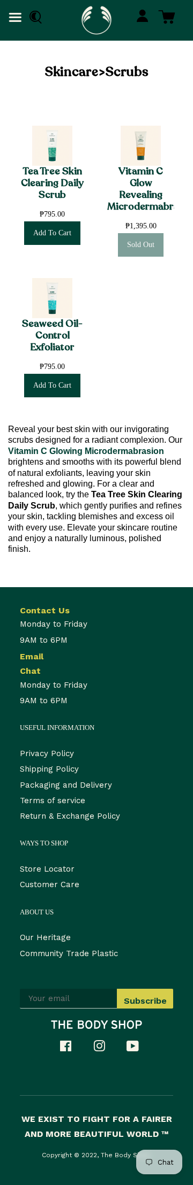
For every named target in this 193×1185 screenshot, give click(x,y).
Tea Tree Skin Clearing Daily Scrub (52, 183)
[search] (33, 17)
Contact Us (45, 610)
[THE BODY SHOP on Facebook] (71, 1048)
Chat (30, 671)
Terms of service (52, 800)
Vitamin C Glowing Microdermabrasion (86, 451)
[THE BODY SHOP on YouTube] (138, 1048)
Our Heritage (45, 937)
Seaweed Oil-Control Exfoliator (52, 335)
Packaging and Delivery (66, 785)
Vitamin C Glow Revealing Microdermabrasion (140, 189)
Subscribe (145, 1001)
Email (31, 656)
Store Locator (47, 869)
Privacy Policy (47, 753)
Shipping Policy (49, 769)
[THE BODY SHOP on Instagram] (104, 1048)
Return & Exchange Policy (70, 816)
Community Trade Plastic (69, 953)
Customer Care (49, 884)
